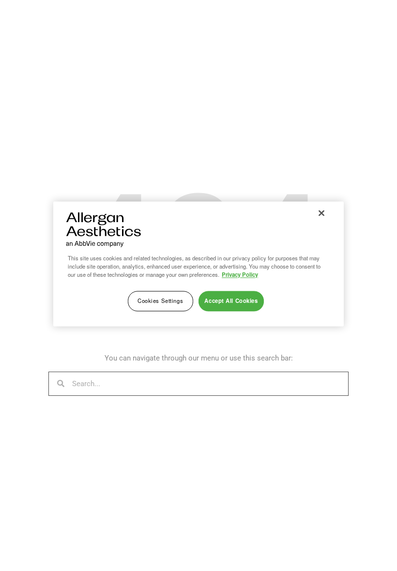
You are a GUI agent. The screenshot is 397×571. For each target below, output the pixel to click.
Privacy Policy (240, 274)
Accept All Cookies (231, 300)
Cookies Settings (160, 300)
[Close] (321, 213)
